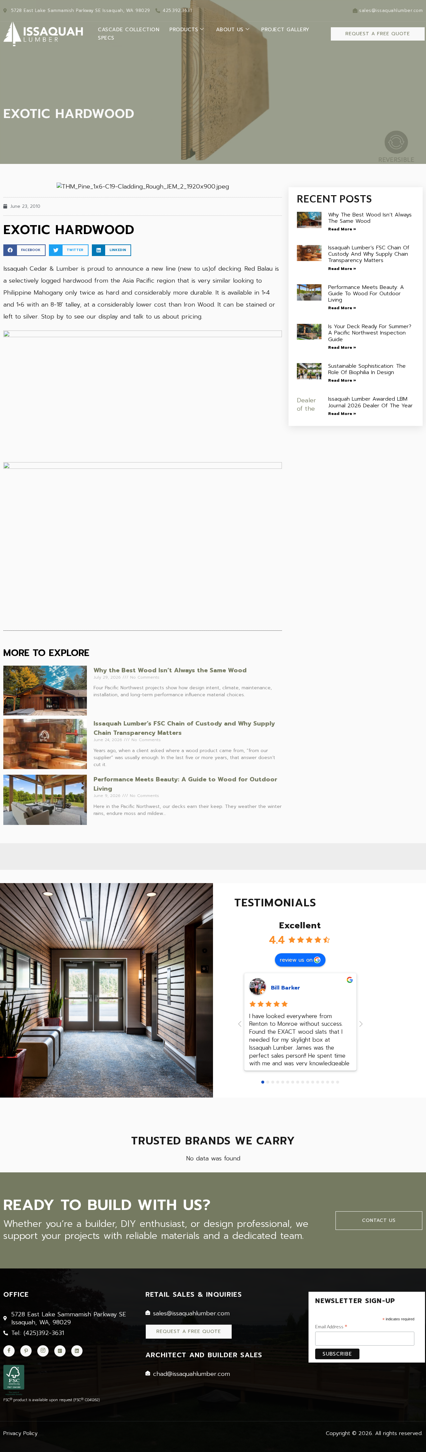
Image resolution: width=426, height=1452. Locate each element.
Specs (106, 38)
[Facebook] (9, 1351)
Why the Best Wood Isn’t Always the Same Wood (170, 670)
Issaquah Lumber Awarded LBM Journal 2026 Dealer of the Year (370, 402)
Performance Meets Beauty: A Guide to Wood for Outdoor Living (366, 293)
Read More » (342, 229)
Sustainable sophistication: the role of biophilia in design (367, 369)
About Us (230, 29)
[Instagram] (43, 1351)
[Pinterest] (26, 1351)
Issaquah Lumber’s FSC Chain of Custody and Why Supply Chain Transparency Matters (368, 254)
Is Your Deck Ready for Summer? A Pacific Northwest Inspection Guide (369, 333)
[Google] (60, 1351)
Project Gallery (285, 29)
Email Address (331, 1327)
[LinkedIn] (77, 1351)
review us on (296, 960)
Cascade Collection (128, 29)
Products (183, 29)
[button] (24, 250)
